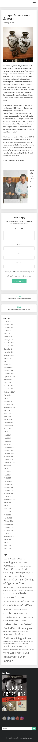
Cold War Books (12, 605)
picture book (18, 643)
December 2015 (9, 423)
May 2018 (7, 383)
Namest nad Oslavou (10, 641)
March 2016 (8, 419)
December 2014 (9, 453)
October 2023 (8, 321)
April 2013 (7, 515)
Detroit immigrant (22, 628)
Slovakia (23, 647)
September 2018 (9, 377)
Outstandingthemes (26, 738)
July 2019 (7, 361)
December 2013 (9, 490)
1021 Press (9, 558)
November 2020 (9, 346)
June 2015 (7, 435)
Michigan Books (23, 638)
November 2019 (9, 352)
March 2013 (8, 518)
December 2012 (9, 527)
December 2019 (9, 349)
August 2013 (8, 502)
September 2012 (9, 536)
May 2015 (7, 438)
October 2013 (8, 496)
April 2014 (7, 478)
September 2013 (9, 499)
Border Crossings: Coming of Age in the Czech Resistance (18, 583)
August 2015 (8, 429)
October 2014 (8, 459)
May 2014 (7, 475)
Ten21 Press (14, 649)
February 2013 (9, 521)
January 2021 (8, 340)
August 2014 (8, 466)
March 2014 (8, 481)
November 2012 (9, 530)
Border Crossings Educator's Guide (12, 590)
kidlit (27, 631)
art (16, 559)
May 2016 (7, 413)
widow (32, 649)
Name (19, 245)
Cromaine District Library (20, 609)
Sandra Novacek (12, 646)
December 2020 (9, 343)
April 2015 (7, 441)
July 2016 (7, 410)
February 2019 (9, 367)
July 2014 (7, 469)
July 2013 (7, 505)
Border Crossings (12, 569)
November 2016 (9, 404)
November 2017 (9, 389)
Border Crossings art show (24, 587)
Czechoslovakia (12, 613)
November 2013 (9, 493)
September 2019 (9, 355)
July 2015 (7, 432)
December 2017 (9, 386)
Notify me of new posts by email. (20, 276)
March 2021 (8, 337)
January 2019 (8, 370)
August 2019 (8, 358)
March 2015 (8, 444)
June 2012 (7, 545)
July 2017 (7, 398)
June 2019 (7, 364)
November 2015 (9, 426)
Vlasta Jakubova (24, 649)
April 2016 (7, 416)
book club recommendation (20, 566)
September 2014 (9, 462)
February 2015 (9, 447)
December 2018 (9, 373)
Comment (19, 229)
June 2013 (7, 509)
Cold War (29, 601)
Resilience (25, 643)
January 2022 (8, 324)
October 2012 (8, 533)
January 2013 (8, 524)
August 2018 (8, 380)
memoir (7, 634)
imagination (15, 631)
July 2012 (7, 542)
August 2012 (8, 539)
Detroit (23, 620)
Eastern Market (7, 631)
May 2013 (7, 512)
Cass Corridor (13, 594)
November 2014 (9, 456)
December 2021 (9, 327)
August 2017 (8, 395)
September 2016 (9, 407)
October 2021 (8, 330)
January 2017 (8, 401)
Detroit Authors (13, 624)
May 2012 (7, 548)
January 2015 (8, 450)
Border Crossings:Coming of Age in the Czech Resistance (18, 572)
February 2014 (9, 484)
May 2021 (7, 333)
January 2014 (8, 487)
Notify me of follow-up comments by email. (19, 272)
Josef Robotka (21, 631)
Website (19, 263)
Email (19, 254)
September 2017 (9, 392)
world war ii (9, 652)
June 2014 (7, 472)
